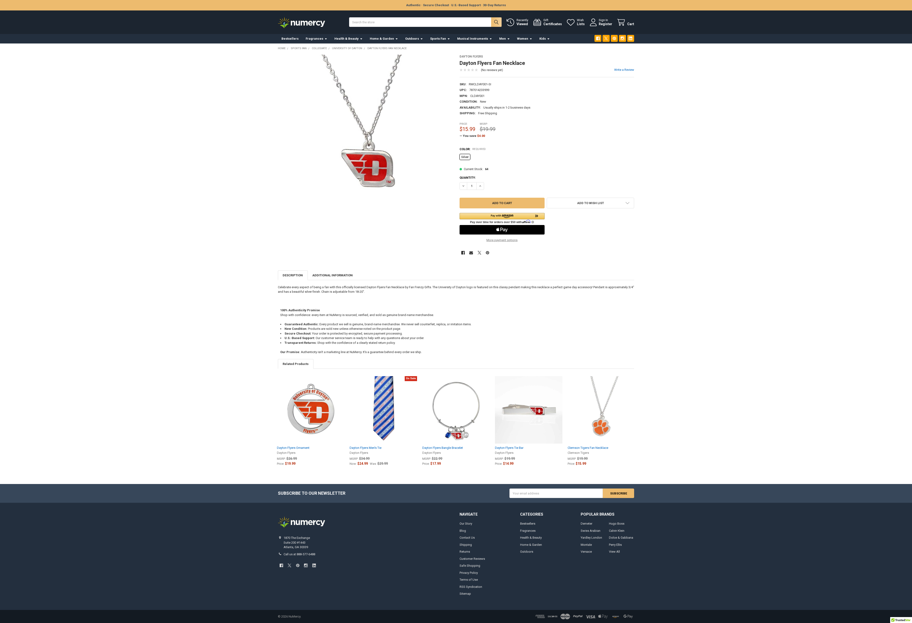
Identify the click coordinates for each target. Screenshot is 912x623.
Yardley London (591, 537)
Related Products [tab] (296, 364)
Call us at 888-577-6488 (299, 554)
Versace (586, 551)
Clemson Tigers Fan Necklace (588, 448)
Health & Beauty (346, 38)
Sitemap (465, 593)
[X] (606, 38)
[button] (502, 218)
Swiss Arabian (590, 530)
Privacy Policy (469, 573)
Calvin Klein (616, 530)
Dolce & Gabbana (621, 537)
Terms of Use (469, 579)
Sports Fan (438, 38)
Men (502, 38)
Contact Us (467, 537)
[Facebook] (597, 38)
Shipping (466, 544)
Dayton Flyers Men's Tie (365, 448)
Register (605, 24)
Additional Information (332, 275)
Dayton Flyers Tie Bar (509, 448)
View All (614, 551)
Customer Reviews (472, 559)
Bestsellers (290, 38)
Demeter (586, 523)
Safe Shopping (470, 565)
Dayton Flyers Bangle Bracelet (442, 448)
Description (293, 275)
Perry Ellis (615, 544)
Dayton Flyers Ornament (293, 448)
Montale (586, 544)
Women (522, 38)
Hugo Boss (616, 523)
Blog (463, 530)
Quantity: (468, 177)
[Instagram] (622, 38)
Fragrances (314, 38)
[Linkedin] (630, 38)
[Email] (471, 252)
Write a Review (624, 70)
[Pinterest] (614, 38)
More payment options (502, 240)
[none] (365, 142)
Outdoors (412, 38)
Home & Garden (382, 38)
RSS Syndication (471, 587)
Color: (473, 149)
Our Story (466, 523)
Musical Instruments (472, 38)
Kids (542, 38)
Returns (465, 551)
